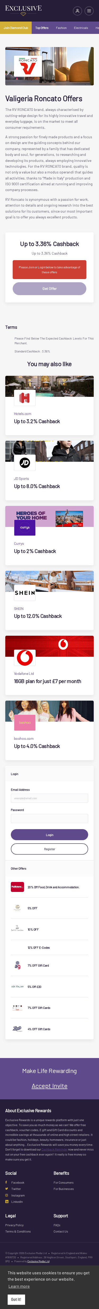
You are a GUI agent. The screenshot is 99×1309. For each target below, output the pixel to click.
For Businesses (64, 1188)
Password (17, 810)
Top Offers (42, 27)
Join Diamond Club (16, 27)
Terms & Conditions (18, 1231)
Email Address (20, 789)
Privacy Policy (14, 1225)
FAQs (57, 1225)
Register (49, 849)
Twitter (16, 1188)
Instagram (18, 1195)
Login (49, 834)
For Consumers (64, 1182)
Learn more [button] (19, 1286)
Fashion (61, 27)
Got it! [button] (16, 1299)
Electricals (81, 27)
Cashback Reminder (54, 1149)
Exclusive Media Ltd (38, 1261)
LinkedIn (17, 1201)
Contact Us (61, 1231)
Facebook (17, 1182)
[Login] (77, 11)
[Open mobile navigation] (89, 11)
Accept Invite (50, 1085)
